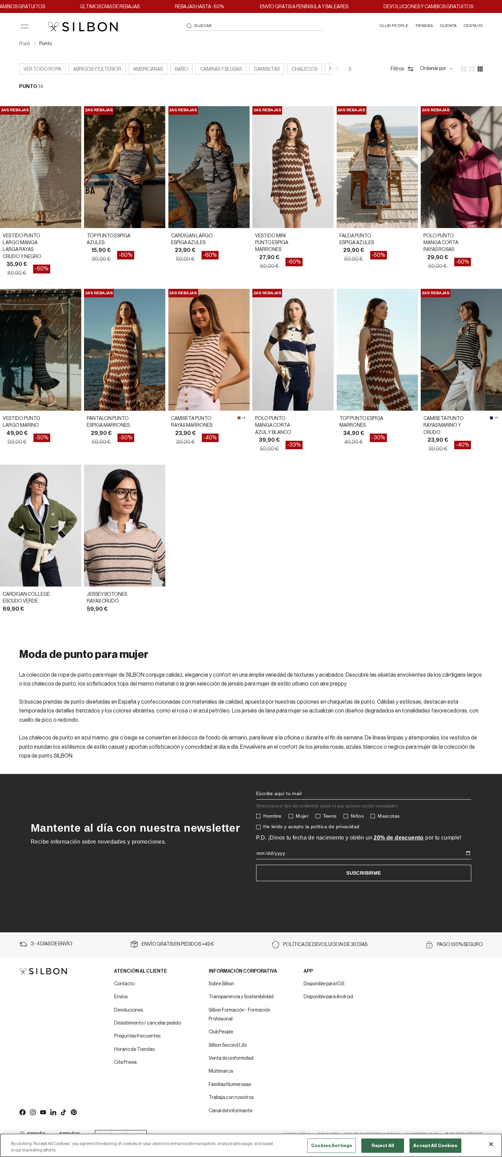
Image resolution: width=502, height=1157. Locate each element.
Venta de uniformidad (231, 1058)
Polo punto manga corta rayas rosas (440, 243)
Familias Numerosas (230, 1084)
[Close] (491, 1144)
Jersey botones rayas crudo (107, 598)
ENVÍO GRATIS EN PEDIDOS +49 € (178, 944)
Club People (221, 1032)
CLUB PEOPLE (393, 26)
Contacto (124, 984)
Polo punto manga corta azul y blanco (273, 425)
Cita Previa (125, 1062)
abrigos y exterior (97, 69)
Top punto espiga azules (108, 239)
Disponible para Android (328, 996)
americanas (148, 69)
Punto (45, 43)
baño (181, 69)
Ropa (25, 43)
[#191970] (491, 418)
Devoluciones (128, 1010)
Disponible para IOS (324, 984)
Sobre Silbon (221, 984)
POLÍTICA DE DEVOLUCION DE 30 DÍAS (325, 944)
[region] (251, 1145)
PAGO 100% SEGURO (460, 944)
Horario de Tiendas (134, 1049)
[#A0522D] (239, 418)
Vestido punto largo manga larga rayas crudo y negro (22, 246)
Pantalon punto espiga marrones (108, 422)
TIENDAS (424, 26)
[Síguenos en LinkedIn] (53, 1112)
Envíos (121, 996)
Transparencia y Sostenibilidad (241, 996)
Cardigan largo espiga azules (192, 239)
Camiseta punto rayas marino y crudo (443, 425)
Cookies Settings (331, 1145)
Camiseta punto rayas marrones (191, 422)
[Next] (349, 69)
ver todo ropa (42, 69)
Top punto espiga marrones (361, 422)
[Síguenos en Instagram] (32, 1112)
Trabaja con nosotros (231, 1097)
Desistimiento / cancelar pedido (147, 1023)
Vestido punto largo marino (21, 422)
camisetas (267, 69)
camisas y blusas (221, 69)
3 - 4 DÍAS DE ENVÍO (51, 944)
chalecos (304, 69)
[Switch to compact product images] (480, 69)
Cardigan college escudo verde (26, 598)
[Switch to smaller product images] (472, 69)
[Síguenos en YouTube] (42, 1112)
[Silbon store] (83, 26)
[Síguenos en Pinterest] (73, 1112)
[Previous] (337, 69)
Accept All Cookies (435, 1145)
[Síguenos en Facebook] (22, 1112)
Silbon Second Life (228, 1045)
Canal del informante (230, 1111)
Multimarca (221, 1071)
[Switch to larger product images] (463, 69)
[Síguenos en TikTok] (63, 1112)
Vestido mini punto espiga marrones (271, 243)
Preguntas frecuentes (137, 1036)
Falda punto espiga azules (356, 239)
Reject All (383, 1145)
